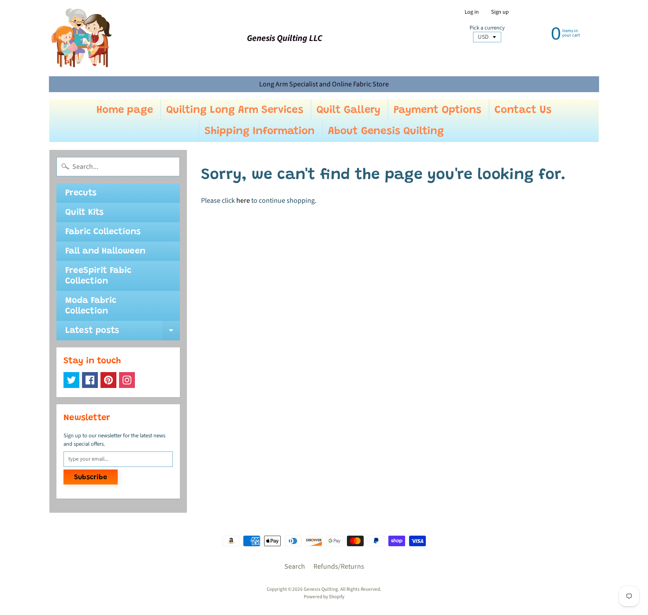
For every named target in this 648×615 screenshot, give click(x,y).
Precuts (81, 193)
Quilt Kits (84, 212)
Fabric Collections (103, 231)
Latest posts (122, 333)
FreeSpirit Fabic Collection (98, 276)
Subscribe (90, 477)
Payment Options (437, 110)
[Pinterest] (108, 380)
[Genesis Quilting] (82, 38)
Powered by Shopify (324, 596)
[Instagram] (127, 380)
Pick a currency (487, 28)
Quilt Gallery (348, 110)
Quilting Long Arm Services (234, 110)
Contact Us (523, 110)
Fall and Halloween (105, 251)
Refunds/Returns (338, 566)
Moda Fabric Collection (90, 306)
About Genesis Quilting (386, 131)
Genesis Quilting (321, 589)
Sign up (500, 12)
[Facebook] (90, 380)
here (243, 200)
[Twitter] (71, 380)
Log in (472, 12)
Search (294, 566)
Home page (125, 110)
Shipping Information (260, 131)
